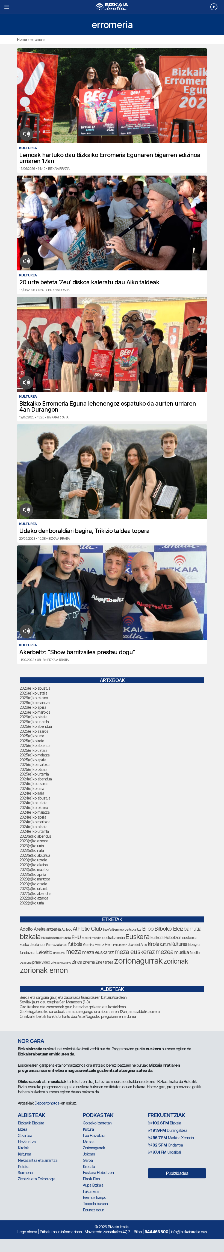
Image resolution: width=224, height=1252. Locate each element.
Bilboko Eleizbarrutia (177, 928)
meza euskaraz (98, 952)
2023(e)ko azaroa (34, 840)
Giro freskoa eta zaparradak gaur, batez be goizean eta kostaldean (73, 1006)
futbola (75, 944)
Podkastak (98, 1115)
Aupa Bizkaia (93, 1185)
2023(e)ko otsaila (33, 884)
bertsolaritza (133, 929)
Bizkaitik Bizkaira (31, 1123)
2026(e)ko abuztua (35, 688)
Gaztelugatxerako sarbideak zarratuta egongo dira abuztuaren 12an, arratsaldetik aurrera (90, 1011)
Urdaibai (166, 1152)
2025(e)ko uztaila (33, 750)
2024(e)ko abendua (36, 779)
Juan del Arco (137, 945)
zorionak (175, 961)
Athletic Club (87, 928)
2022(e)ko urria (32, 903)
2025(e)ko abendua (36, 726)
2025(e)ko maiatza (34, 755)
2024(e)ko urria (32, 788)
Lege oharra (27, 1231)
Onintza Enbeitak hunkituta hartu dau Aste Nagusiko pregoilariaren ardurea (78, 1016)
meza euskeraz (134, 951)
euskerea (189, 937)
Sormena (25, 1172)
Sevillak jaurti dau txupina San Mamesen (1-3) (55, 1002)
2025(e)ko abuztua (35, 745)
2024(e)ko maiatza (34, 812)
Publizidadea (177, 1173)
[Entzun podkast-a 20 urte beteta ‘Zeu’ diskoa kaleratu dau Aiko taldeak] (26, 261)
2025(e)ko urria (32, 736)
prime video (41, 962)
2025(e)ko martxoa (35, 764)
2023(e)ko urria (32, 845)
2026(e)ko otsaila (33, 716)
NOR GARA (31, 1041)
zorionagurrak (138, 961)
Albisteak (31, 1115)
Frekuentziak (166, 1115)
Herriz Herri (103, 944)
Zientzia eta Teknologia (36, 1178)
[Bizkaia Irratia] (112, 6)
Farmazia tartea (56, 945)
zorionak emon (44, 970)
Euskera (137, 936)
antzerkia (53, 929)
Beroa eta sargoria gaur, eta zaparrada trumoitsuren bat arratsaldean (73, 997)
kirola (153, 944)
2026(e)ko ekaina (34, 697)
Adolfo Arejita (32, 929)
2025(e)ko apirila (33, 760)
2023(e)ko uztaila (33, 860)
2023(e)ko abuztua (35, 855)
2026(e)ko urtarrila (34, 721)
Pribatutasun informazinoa (61, 1231)
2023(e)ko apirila (33, 874)
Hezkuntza (27, 1141)
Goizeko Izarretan (97, 1123)
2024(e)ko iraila (32, 793)
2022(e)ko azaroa (34, 898)
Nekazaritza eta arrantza (37, 1160)
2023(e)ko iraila (32, 850)
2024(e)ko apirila (33, 817)
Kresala (89, 1166)
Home (22, 39)
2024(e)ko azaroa (34, 783)
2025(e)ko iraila (32, 740)
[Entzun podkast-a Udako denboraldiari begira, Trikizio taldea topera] (26, 510)
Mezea (88, 1141)
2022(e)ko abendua (35, 893)
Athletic (66, 929)
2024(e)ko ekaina (34, 807)
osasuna (25, 962)
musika (181, 952)
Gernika (88, 945)
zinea (77, 962)
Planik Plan (91, 1178)
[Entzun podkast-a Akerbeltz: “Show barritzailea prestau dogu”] (26, 631)
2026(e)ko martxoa (35, 712)
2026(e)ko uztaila (33, 693)
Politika (23, 1166)
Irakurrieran (120, 945)
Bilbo (148, 928)
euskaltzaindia (113, 937)
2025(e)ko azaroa (34, 731)
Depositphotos (46, 1103)
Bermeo (118, 929)
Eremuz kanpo (94, 1197)
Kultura (88, 1129)
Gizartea (25, 1135)
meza (73, 952)
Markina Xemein (173, 1137)
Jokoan (89, 1154)
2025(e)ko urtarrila (34, 774)
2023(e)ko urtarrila (34, 888)
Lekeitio (44, 952)
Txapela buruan (95, 1203)
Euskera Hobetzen (165, 937)
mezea (164, 952)
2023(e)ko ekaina (34, 864)
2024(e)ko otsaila (33, 826)
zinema (89, 962)
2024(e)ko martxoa (35, 821)
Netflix (195, 952)
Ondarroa (167, 1145)
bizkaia (30, 936)
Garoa (88, 1160)
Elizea (22, 1129)
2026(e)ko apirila (33, 707)
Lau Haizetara (94, 1135)
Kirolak (23, 1147)
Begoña (107, 929)
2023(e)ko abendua (35, 836)
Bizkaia (166, 1123)
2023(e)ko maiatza (34, 869)
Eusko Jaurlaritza (32, 944)
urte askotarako (61, 962)
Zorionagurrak (94, 1147)
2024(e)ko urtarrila (34, 831)
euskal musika (91, 938)
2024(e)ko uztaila (33, 802)
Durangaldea (169, 1130)
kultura (165, 944)
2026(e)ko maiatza (34, 702)
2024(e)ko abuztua (35, 798)
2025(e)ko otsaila (33, 769)
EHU (76, 937)
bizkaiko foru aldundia (56, 938)
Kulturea (179, 944)
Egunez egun (93, 1209)
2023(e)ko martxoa (35, 879)
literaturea (58, 953)
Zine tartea (104, 962)
